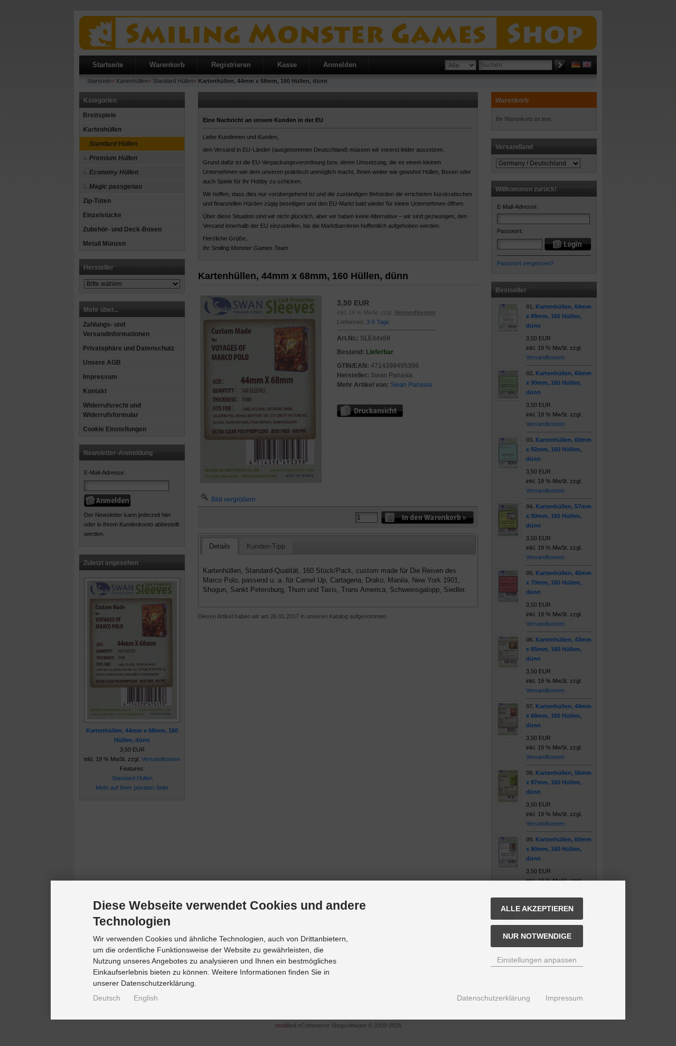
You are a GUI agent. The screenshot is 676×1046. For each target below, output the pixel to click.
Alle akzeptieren (537, 908)
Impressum (564, 998)
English (146, 998)
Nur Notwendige (537, 936)
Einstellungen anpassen (537, 960)
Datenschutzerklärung (493, 998)
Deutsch (106, 998)
